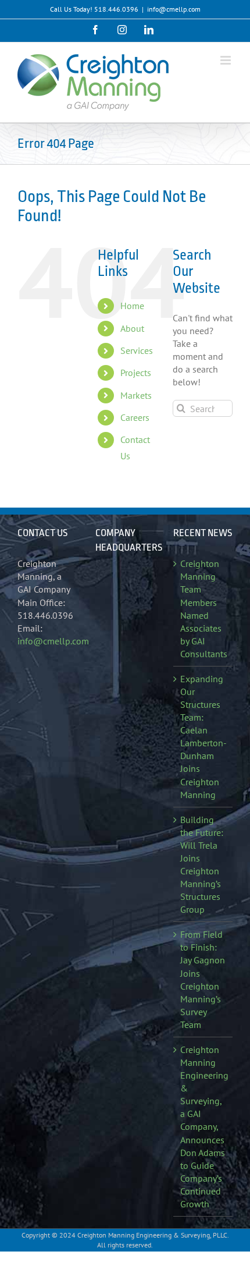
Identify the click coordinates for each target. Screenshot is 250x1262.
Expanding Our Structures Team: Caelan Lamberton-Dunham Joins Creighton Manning (203, 736)
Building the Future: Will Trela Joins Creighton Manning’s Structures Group (201, 865)
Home (132, 305)
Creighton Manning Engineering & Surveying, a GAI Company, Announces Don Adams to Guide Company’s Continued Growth (203, 1127)
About (132, 328)
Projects (135, 372)
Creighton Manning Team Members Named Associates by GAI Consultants (203, 609)
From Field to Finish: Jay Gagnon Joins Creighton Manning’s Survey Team (202, 979)
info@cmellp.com (174, 9)
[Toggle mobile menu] (226, 60)
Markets (136, 395)
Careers (134, 417)
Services (136, 350)
